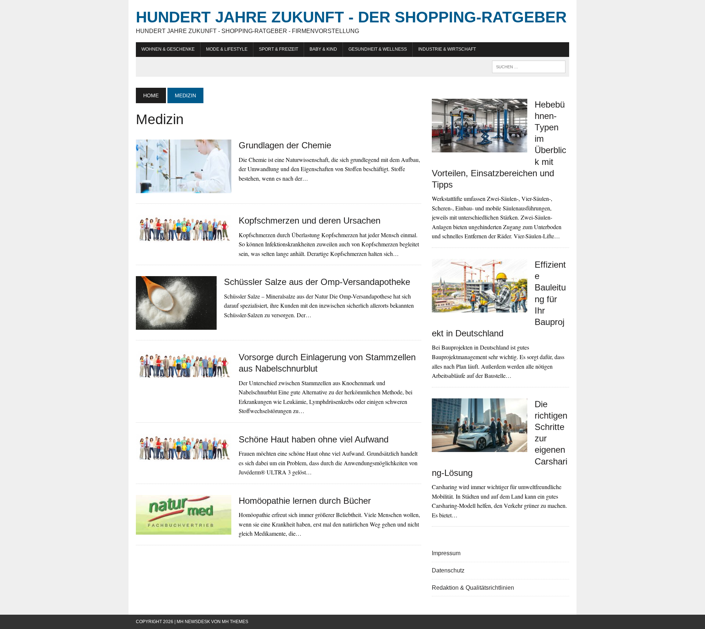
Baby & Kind (323, 49)
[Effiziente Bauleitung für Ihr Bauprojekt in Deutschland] (479, 307)
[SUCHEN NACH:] (528, 66)
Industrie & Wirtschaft (447, 49)
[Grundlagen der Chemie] (183, 188)
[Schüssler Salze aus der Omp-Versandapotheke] (176, 325)
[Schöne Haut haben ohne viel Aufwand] (183, 457)
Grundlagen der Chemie (285, 145)
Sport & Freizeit (278, 49)
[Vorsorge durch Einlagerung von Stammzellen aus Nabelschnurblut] (183, 375)
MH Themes (235, 621)
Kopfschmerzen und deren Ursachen (309, 220)
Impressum (446, 553)
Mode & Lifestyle (226, 49)
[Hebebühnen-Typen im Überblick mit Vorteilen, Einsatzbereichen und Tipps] (479, 147)
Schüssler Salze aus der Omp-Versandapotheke (317, 282)
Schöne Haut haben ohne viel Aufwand (313, 439)
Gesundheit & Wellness (377, 49)
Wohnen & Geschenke (168, 49)
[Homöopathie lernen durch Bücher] (183, 530)
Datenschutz (448, 570)
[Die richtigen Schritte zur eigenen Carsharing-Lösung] (479, 447)
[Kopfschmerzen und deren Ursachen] (183, 238)
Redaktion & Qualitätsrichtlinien (473, 588)
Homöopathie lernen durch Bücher (305, 501)
